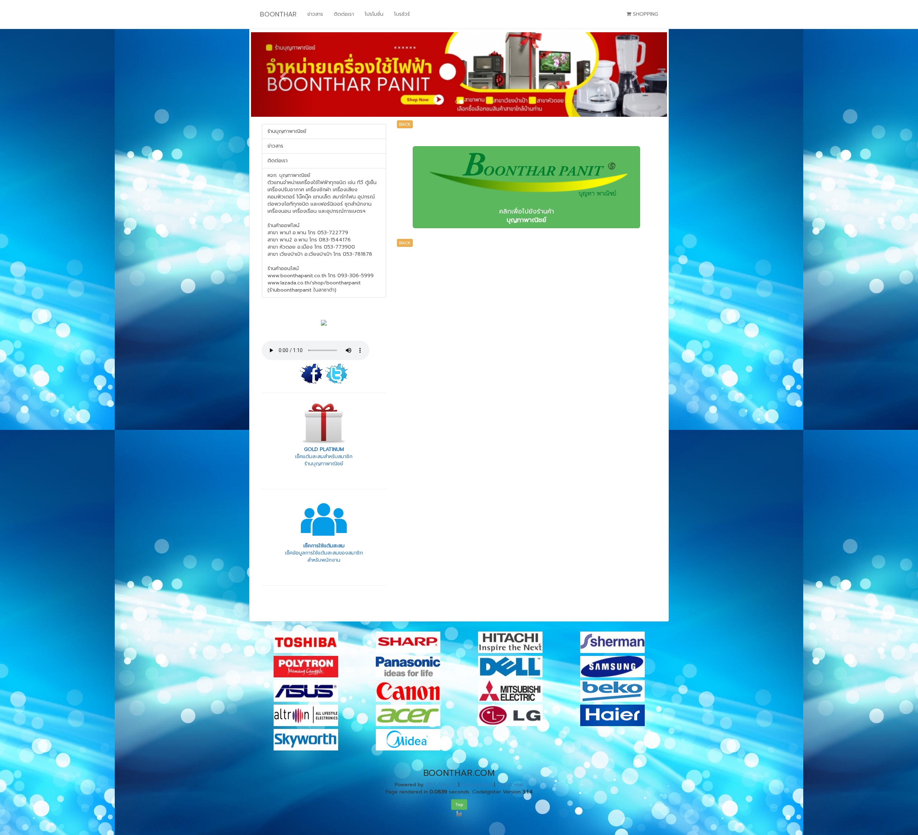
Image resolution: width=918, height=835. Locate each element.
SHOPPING (644, 14)
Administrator (477, 784)
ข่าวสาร (315, 14)
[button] (282, 74)
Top (459, 804)
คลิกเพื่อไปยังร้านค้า (526, 215)
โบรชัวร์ (402, 14)
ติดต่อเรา (344, 14)
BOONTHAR (278, 14)
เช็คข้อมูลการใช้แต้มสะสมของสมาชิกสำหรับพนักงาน (324, 553)
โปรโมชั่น (374, 14)
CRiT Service (440, 784)
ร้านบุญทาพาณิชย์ (287, 131)
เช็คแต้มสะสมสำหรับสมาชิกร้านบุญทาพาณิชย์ (323, 456)
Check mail (510, 784)
